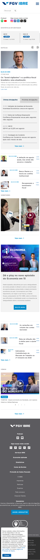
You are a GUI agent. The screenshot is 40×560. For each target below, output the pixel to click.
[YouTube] (22, 438)
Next (37, 47)
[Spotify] (18, 438)
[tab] (10, 100)
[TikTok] (29, 447)
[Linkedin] (20, 447)
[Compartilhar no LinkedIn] (18, 21)
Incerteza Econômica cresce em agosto (18, 108)
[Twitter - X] (24, 447)
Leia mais (4, 89)
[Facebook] (15, 447)
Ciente (7, 555)
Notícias (20, 484)
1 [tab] (15, 405)
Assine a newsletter (20, 512)
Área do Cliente (20, 496)
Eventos (20, 488)
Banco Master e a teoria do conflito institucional (26, 174)
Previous (32, 47)
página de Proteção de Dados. (12, 550)
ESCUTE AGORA (20, 307)
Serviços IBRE (20, 452)
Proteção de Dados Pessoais (20, 472)
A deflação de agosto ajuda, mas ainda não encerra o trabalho (25, 160)
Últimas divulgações (10, 100)
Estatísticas (20, 462)
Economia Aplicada (20, 457)
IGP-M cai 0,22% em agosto (13, 128)
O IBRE (20, 477)
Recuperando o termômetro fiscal (28, 185)
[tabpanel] (20, 126)
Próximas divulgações (29, 100)
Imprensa (20, 480)
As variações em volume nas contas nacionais (27, 327)
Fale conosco (20, 492)
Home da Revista (20, 467)
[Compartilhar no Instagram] (11, 21)
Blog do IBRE (5, 72)
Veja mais (18, 146)
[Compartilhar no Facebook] (15, 21)
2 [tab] (18, 405)
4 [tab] (25, 405)
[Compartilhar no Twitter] (21, 21)
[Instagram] (11, 447)
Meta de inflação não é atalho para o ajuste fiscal (27, 341)
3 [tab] (22, 405)
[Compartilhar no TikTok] (25, 21)
